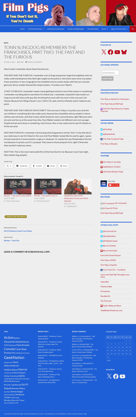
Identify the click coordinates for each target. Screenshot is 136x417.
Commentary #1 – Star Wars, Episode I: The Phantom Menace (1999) (83, 338)
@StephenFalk (109, 134)
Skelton (74, 336)
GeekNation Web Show (55, 29)
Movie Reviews (92, 29)
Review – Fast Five (11, 239)
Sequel (7, 388)
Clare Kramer (23, 345)
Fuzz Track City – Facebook (114, 270)
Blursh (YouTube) (110, 250)
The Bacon (19, 394)
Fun (24, 353)
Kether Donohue (11, 376)
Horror (22, 369)
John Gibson (76, 363)
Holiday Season (11, 369)
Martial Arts (19, 379)
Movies (17, 381)
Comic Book (21, 349)
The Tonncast (106, 301)
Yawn (22, 400)
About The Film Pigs (118, 29)
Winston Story (10, 400)
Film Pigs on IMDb (108, 260)
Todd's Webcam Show (112, 305)
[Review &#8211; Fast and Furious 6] (48, 186)
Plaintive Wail (106, 286)
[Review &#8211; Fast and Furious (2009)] (17, 186)
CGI (6, 345)
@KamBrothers (109, 236)
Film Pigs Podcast (35, 29)
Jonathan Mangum (18, 373)
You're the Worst (9, 403)
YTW (16, 403)
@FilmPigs (107, 129)
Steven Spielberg (9, 395)
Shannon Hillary (18, 388)
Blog (104, 29)
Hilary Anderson (11, 365)
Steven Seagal (17, 391)
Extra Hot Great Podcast (111, 255)
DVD (13, 353)
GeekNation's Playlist (111, 167)
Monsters (26, 379)
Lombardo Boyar (9, 379)
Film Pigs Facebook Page (113, 139)
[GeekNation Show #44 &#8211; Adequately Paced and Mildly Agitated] (78, 186)
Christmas (12, 345)
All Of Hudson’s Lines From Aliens (18, 229)
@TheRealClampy (110, 241)
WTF (18, 400)
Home (22, 29)
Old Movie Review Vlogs (113, 171)
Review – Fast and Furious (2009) (17, 196)
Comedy (9, 349)
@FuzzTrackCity (109, 231)
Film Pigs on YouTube (112, 162)
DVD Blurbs (19, 353)
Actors (17, 338)
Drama (7, 352)
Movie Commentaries (76, 29)
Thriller (7, 397)
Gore (15, 362)
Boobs (26, 341)
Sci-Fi (25, 384)
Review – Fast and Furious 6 (45, 196)
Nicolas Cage (9, 385)
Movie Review (9, 381)
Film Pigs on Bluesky (109, 144)
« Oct (108, 360)
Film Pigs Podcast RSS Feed (112, 104)
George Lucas (8, 362)
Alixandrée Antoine (13, 341)
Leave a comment (34, 62)
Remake (18, 385)
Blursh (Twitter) (109, 246)
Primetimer (105, 291)
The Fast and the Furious (16, 216)
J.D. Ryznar (7, 373)
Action (9, 337)
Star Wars (7, 392)
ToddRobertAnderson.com (111, 310)
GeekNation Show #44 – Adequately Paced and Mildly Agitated (76, 198)
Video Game (15, 398)
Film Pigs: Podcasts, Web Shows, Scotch (30, 414)
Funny (28, 353)
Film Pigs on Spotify (109, 265)
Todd (21, 62)
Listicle (21, 375)
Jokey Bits (105, 282)
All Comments (120, 203)
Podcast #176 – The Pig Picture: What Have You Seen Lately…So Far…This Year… (51, 363)
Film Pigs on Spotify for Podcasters (115, 99)
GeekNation (14, 357)
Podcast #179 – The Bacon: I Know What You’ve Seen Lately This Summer (50, 344)
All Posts (114, 208)
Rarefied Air (105, 296)
